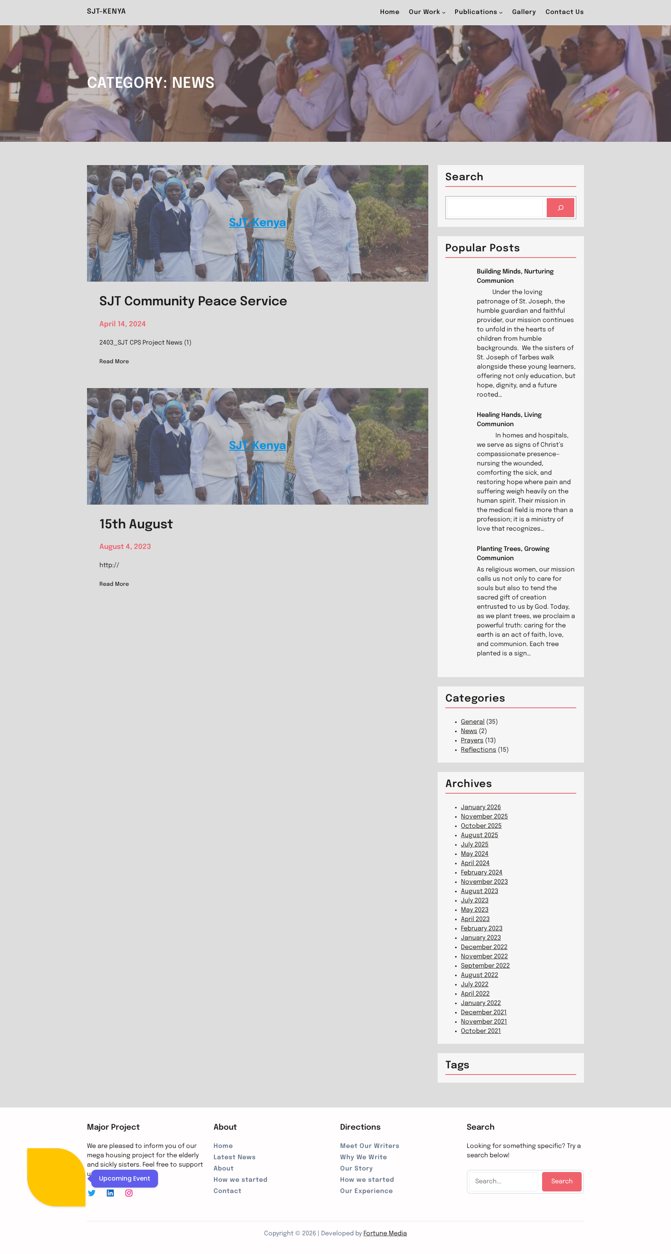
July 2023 (474, 900)
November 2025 (484, 816)
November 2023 (484, 882)
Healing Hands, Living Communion (509, 420)
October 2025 (481, 826)
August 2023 (479, 891)
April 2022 (475, 994)
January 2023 (481, 938)
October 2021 (481, 1031)
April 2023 (475, 919)
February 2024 (481, 872)
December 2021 (484, 1012)
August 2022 (479, 975)
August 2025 (479, 835)
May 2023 (474, 910)
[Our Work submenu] (444, 12)
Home (390, 12)
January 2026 (481, 807)
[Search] (560, 207)
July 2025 (474, 844)
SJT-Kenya (106, 11)
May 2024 (474, 854)
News (469, 731)
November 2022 (484, 956)
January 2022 (481, 1003)
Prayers (472, 740)
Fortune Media (385, 1233)
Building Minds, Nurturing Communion (515, 276)
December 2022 (484, 947)
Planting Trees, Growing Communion (513, 554)
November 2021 (484, 1022)
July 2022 (474, 984)
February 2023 (481, 928)
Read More (114, 362)
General (473, 722)
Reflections (478, 750)
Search (562, 1181)
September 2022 (485, 966)
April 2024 (475, 863)
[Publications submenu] (501, 12)
